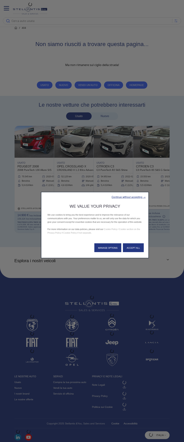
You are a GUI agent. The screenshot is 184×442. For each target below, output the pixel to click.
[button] (129, 197)
